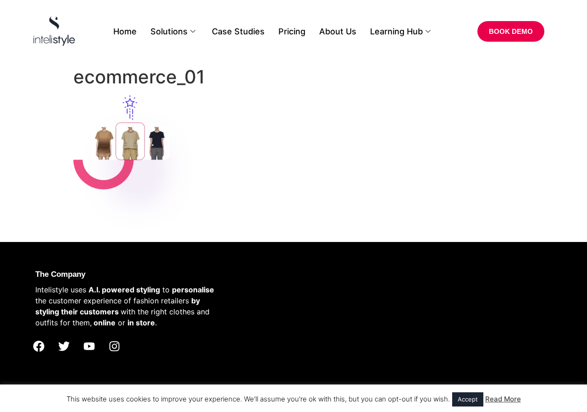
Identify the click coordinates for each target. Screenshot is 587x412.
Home (125, 31)
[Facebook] (38, 346)
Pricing (291, 31)
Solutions (169, 31)
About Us (337, 31)
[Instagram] (114, 346)
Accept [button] (468, 399)
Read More (503, 399)
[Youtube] (89, 346)
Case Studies (238, 31)
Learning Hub (396, 31)
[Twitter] (63, 346)
